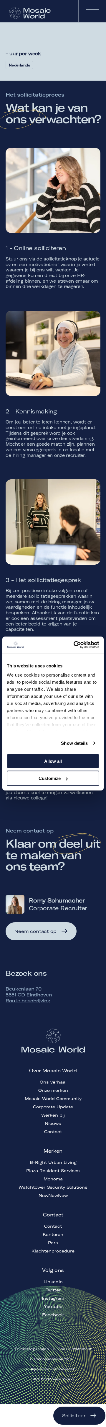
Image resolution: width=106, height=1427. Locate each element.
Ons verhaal (53, 1082)
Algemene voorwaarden (53, 1369)
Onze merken (53, 1090)
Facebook (53, 1314)
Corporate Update (53, 1107)
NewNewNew (53, 1195)
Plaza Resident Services (53, 1170)
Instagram (53, 1298)
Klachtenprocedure (53, 1251)
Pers (53, 1242)
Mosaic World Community (53, 1098)
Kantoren (53, 1234)
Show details (74, 743)
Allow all (53, 760)
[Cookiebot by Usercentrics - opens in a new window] (74, 645)
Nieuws (53, 1123)
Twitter (53, 1290)
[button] (41, 931)
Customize (50, 778)
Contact (53, 1131)
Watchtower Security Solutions (53, 1187)
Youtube (53, 1306)
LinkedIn (53, 1281)
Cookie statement (75, 1349)
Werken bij (53, 1115)
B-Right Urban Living (53, 1162)
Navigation (92, 11)
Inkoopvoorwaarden (53, 1359)
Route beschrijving (28, 1001)
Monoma (53, 1179)
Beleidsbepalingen (32, 1349)
